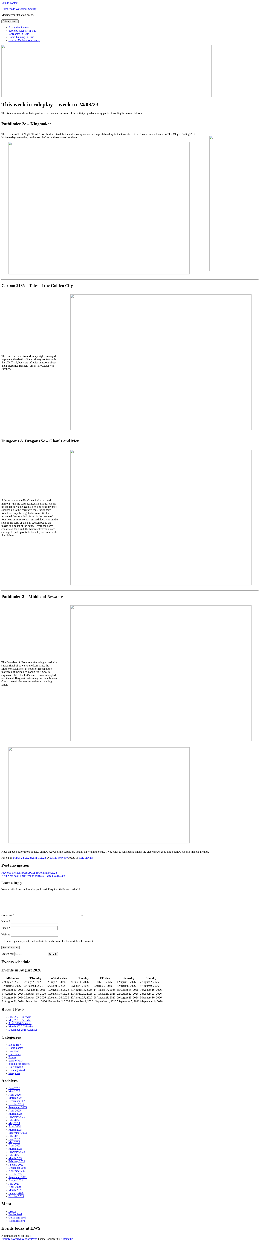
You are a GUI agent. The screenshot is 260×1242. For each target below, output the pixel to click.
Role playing (86, 857)
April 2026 (14, 1094)
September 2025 (17, 1107)
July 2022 (13, 1155)
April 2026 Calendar (19, 1023)
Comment (8, 915)
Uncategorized (16, 1070)
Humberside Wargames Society (18, 8)
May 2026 (14, 1091)
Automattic (66, 1238)
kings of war (15, 1060)
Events (12, 1057)
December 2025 (17, 1100)
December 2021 (17, 1167)
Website (5, 934)
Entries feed (15, 1214)
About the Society (18, 27)
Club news (14, 1054)
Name (5, 921)
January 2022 (16, 1164)
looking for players (19, 1063)
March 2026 (15, 1097)
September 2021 (17, 1177)
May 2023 (14, 1142)
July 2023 (13, 1135)
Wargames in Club (18, 33)
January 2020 (16, 1193)
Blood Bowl (15, 1044)
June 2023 (14, 1139)
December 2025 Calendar (22, 1029)
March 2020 (15, 1189)
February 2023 (16, 1151)
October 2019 (16, 1196)
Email (5, 927)
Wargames (14, 1073)
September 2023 (17, 1132)
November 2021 (17, 1170)
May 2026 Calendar (19, 1020)
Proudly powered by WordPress (19, 1238)
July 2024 (13, 1120)
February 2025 (16, 1116)
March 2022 (15, 1158)
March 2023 (15, 1148)
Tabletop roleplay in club (22, 30)
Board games (15, 1047)
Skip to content (9, 2)
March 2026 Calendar (20, 1026)
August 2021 (15, 1180)
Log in (12, 1211)
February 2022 (16, 1161)
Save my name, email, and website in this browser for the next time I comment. (50, 941)
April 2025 (14, 1110)
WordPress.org (16, 1220)
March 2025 (15, 1113)
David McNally (59, 857)
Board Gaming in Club (21, 36)
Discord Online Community (24, 40)
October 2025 (16, 1104)
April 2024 (14, 1126)
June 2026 (14, 1088)
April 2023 (14, 1145)
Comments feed (17, 1217)
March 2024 (15, 1129)
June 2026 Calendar (19, 1016)
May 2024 (14, 1123)
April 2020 (14, 1186)
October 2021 (16, 1174)
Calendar (13, 1051)
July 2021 (13, 1183)
